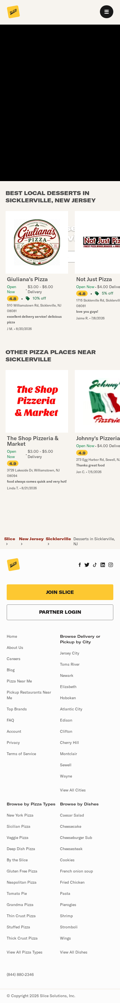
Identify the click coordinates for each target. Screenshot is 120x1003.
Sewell (65, 764)
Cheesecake (70, 826)
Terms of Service (21, 753)
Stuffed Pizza (18, 927)
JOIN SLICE (60, 592)
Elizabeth (68, 686)
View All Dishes (73, 952)
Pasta (65, 893)
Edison (66, 720)
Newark (66, 675)
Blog (11, 669)
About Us (15, 647)
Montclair (68, 753)
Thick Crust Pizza (22, 938)
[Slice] (13, 12)
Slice (9, 538)
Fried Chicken (72, 882)
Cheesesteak (71, 848)
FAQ (10, 720)
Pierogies (68, 904)
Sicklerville (58, 538)
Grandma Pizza (20, 904)
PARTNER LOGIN (60, 612)
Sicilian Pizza (18, 826)
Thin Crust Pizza (21, 915)
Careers (13, 658)
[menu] (106, 11)
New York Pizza (20, 815)
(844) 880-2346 (20, 974)
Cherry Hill (69, 742)
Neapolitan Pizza (22, 882)
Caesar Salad (72, 815)
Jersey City (69, 653)
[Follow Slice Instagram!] (110, 565)
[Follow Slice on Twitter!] (87, 565)
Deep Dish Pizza (21, 848)
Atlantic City (71, 709)
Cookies (67, 859)
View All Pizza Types (24, 952)
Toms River (70, 664)
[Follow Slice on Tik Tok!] (95, 565)
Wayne (66, 776)
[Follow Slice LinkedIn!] (102, 565)
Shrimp (66, 915)
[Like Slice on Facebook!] (79, 565)
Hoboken (68, 697)
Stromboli (69, 927)
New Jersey (31, 538)
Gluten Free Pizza (22, 871)
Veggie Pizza (17, 837)
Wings (65, 938)
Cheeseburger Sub (76, 837)
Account (14, 731)
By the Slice (17, 859)
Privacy (13, 742)
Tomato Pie (17, 893)
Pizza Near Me (19, 681)
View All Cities (73, 790)
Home (12, 636)
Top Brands (17, 709)
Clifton (66, 731)
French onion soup (76, 871)
